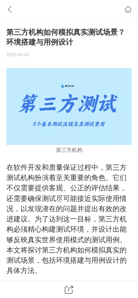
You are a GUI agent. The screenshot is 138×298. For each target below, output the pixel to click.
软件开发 (27, 167)
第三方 (64, 150)
